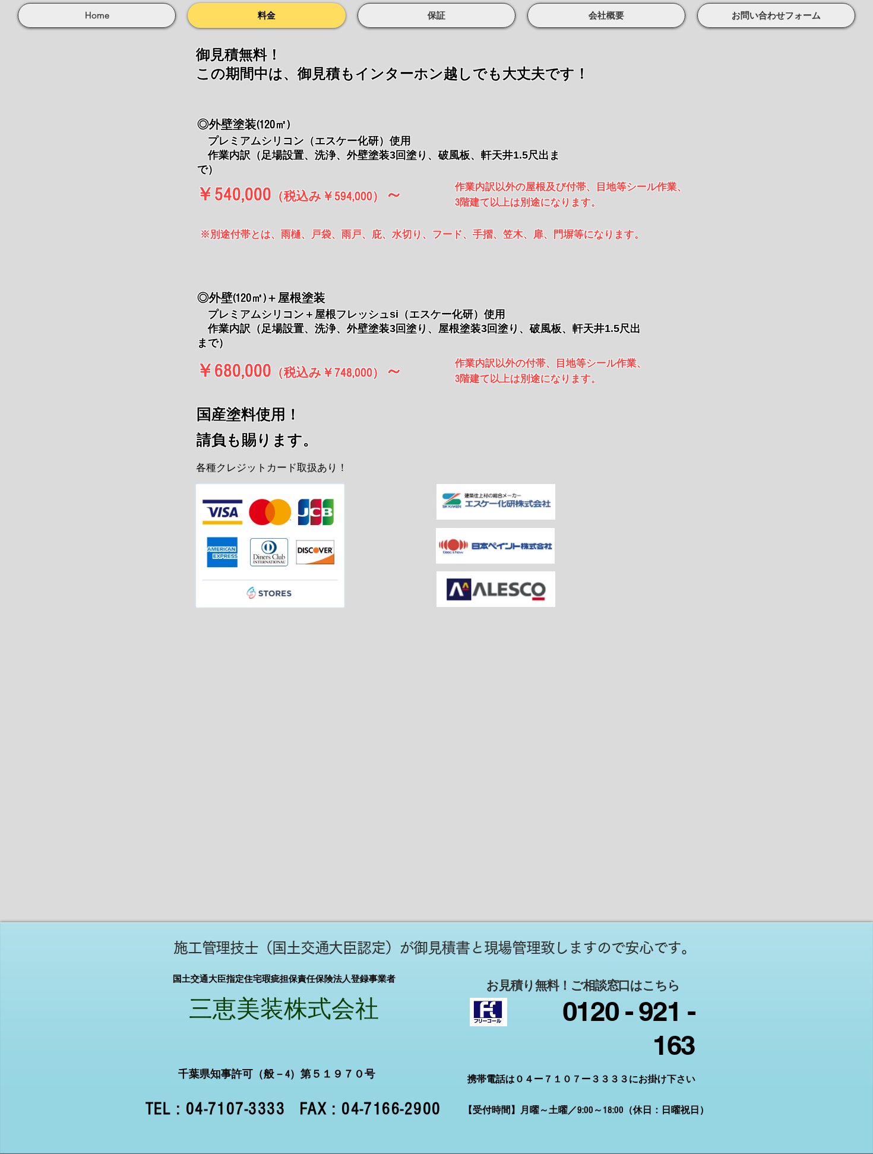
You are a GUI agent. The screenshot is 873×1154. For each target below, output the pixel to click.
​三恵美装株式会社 (284, 1009)
